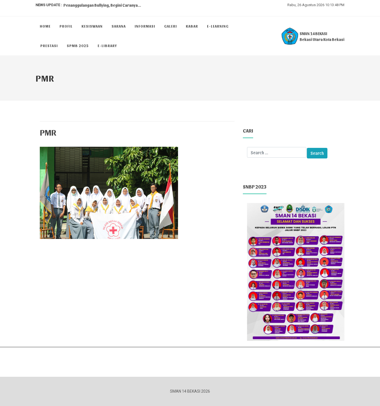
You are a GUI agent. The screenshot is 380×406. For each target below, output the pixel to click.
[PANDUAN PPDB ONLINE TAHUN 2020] (295, 271)
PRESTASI (49, 45)
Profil (66, 26)
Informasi (145, 26)
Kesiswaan (92, 26)
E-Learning (218, 26)
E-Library (107, 45)
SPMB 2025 (78, 45)
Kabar (192, 26)
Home (45, 26)
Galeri (170, 26)
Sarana (119, 26)
